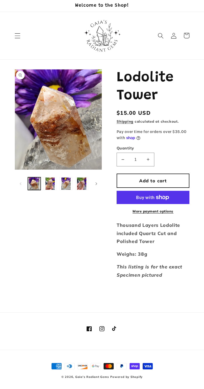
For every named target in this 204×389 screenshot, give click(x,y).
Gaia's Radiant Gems (92, 377)
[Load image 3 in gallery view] (66, 183)
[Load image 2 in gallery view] (50, 183)
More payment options (153, 211)
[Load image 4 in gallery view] (81, 183)
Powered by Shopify (126, 377)
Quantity (125, 148)
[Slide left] (20, 183)
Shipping (125, 121)
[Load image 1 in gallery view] (34, 183)
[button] (17, 35)
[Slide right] (96, 183)
